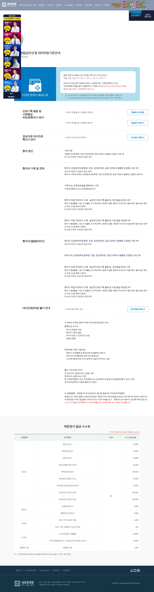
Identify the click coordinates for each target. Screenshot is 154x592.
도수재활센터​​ (69, 5)
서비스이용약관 (44, 570)
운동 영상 (97, 5)
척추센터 (50, 5)
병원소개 (18, 570)
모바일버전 (66, 570)
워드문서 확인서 (137, 137)
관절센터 (59, 5)
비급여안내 (56, 570)
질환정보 (41, 5)
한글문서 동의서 (137, 123)
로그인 (125, 15)
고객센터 (106, 5)
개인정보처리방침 (30, 570)
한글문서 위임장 (137, 112)
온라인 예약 (135, 16)
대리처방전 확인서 (137, 309)
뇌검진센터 (88, 5)
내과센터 (79, 5)
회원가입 (119, 15)
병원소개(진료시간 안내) (27, 5)
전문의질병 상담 (147, 15)
